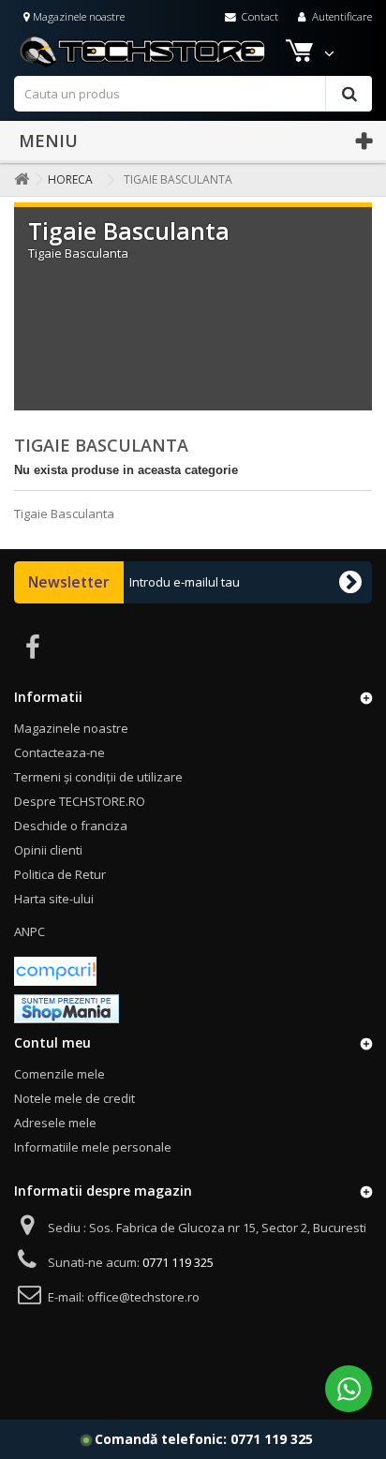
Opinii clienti (48, 849)
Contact (258, 15)
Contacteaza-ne (59, 752)
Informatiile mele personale (92, 1147)
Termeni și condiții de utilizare (98, 776)
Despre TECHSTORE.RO (79, 801)
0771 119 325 (271, 1439)
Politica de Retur (60, 874)
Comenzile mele (59, 1073)
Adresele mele (55, 1122)
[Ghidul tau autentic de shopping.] (55, 969)
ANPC (29, 931)
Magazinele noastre (77, 15)
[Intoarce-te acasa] (18, 179)
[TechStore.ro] (178, 52)
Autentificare (340, 15)
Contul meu (52, 1042)
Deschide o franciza (70, 825)
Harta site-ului (54, 898)
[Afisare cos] (300, 54)
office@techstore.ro (143, 1296)
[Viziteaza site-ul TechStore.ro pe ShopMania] (66, 1007)
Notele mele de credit (74, 1098)
